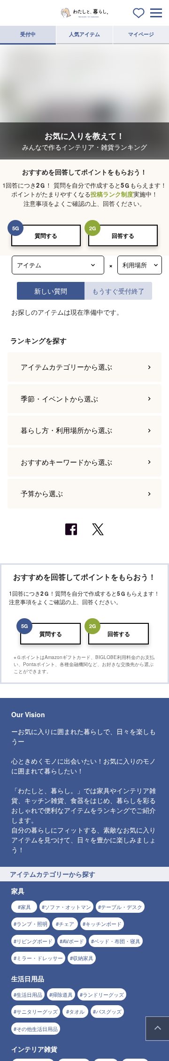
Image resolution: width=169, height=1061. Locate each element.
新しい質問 (50, 291)
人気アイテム (84, 34)
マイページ (141, 34)
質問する (46, 235)
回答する (123, 235)
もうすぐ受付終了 (118, 291)
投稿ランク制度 (112, 193)
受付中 (28, 34)
